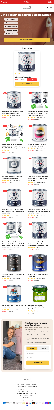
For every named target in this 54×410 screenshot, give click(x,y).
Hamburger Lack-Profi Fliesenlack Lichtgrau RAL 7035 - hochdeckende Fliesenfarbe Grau (39, 211)
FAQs (18, 384)
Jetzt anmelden (37, 362)
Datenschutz (20, 386)
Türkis (26, 393)
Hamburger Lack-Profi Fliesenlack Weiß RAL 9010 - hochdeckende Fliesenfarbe (38, 178)
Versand (28, 384)
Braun (18, 393)
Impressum (34, 384)
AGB (25, 386)
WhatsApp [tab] (43, 348)
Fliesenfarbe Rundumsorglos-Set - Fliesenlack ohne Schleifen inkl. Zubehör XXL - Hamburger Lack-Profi (13, 146)
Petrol (31, 393)
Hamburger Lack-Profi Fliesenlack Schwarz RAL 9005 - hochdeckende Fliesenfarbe (13, 211)
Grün (22, 393)
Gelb (27, 391)
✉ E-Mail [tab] (32, 348)
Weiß (19, 391)
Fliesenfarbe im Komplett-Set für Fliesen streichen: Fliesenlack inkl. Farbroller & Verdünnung (38, 113)
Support (22, 384)
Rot (30, 391)
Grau (21, 395)
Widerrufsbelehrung (32, 386)
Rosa (34, 391)
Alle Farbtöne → (27, 397)
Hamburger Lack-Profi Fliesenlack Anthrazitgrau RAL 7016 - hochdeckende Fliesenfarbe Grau (38, 243)
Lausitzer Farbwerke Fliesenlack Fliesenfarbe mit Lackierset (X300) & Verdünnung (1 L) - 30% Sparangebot (13, 243)
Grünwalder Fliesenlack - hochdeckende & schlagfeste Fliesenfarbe (36, 307)
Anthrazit (26, 395)
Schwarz (31, 395)
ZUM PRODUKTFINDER (27, 40)
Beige (23, 391)
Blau (35, 393)
